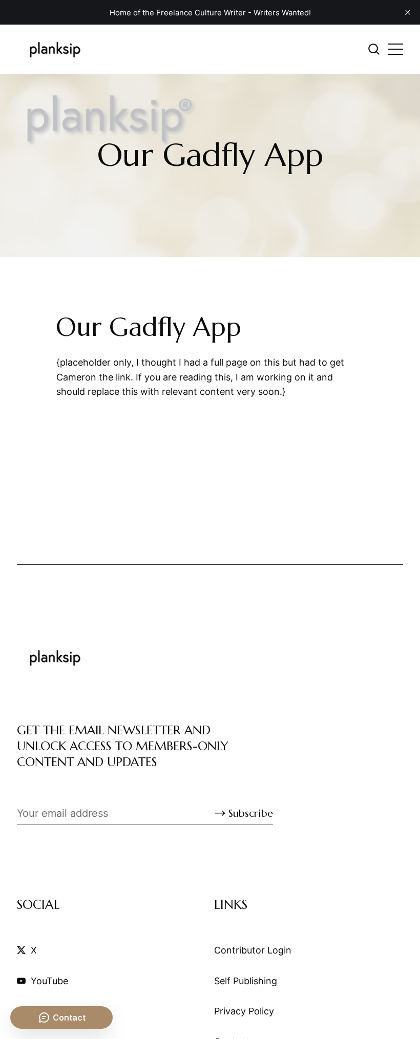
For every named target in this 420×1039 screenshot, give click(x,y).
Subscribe (250, 813)
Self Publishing (245, 981)
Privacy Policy (244, 1011)
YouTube (49, 981)
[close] (408, 12)
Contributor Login (252, 950)
